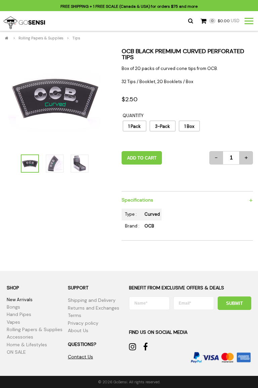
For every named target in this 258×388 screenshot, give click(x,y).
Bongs (13, 307)
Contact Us (80, 357)
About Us (78, 330)
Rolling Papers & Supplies (40, 38)
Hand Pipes (19, 314)
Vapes (13, 322)
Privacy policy (83, 323)
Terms (74, 315)
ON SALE (16, 352)
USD (225, 21)
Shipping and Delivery (92, 300)
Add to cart (142, 158)
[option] (54, 97)
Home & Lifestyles (27, 345)
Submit (234, 303)
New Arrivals (20, 300)
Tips (76, 38)
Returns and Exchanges (93, 308)
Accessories (20, 337)
